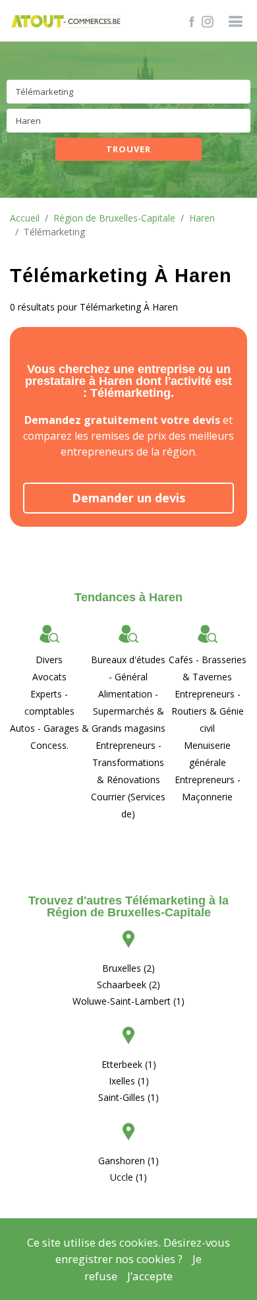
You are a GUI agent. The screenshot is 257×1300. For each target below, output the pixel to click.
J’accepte (150, 1276)
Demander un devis (128, 498)
